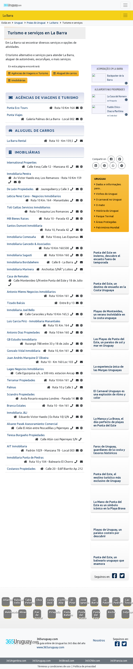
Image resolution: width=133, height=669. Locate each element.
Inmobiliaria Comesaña (21, 236)
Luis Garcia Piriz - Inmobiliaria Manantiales (33, 321)
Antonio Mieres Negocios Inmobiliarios (31, 291)
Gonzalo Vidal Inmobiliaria (23, 350)
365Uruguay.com (41, 660)
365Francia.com (118, 660)
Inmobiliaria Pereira (19, 173)
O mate (100, 205)
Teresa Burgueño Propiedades (26, 435)
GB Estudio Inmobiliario (22, 339)
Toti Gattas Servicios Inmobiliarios (28, 207)
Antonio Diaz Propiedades (23, 332)
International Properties (22, 162)
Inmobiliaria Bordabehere (23, 262)
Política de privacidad (84, 666)
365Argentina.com (16, 660)
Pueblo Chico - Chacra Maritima (115, 111)
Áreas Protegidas (106, 221)
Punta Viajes (15, 114)
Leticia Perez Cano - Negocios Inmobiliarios (34, 196)
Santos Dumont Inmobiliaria (24, 225)
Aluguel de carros (66, 73)
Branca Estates (16, 405)
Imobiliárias (17, 80)
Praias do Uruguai (36, 22)
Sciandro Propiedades (21, 394)
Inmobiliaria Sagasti (19, 255)
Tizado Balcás (16, 302)
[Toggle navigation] (125, 5)
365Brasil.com (66, 660)
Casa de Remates (18, 276)
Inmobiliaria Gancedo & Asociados (29, 243)
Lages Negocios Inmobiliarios (25, 369)
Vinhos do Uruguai (106, 193)
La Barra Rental (16, 140)
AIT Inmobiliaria (17, 446)
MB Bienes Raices (18, 218)
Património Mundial (107, 227)
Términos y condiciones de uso (53, 666)
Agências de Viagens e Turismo (29, 73)
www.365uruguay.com (50, 647)
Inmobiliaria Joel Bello (21, 310)
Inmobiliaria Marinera (20, 269)
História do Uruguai (107, 210)
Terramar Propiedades (21, 380)
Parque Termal (105, 216)
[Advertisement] (110, 134)
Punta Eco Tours (17, 107)
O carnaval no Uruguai (109, 199)
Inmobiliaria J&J (17, 412)
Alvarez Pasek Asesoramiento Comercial (32, 423)
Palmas (11, 387)
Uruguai (18, 22)
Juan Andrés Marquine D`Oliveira (27, 357)
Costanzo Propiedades (21, 468)
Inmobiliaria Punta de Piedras (25, 457)
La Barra (8, 15)
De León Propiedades (20, 189)
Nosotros (99, 640)
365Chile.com (92, 660)
